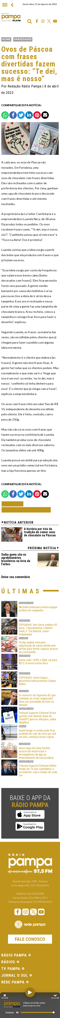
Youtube (55, 21)
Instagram (42, 21)
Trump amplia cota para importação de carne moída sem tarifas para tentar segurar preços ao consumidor (38, 647)
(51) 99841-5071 (38, 897)
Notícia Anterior (19, 522)
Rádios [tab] (8, 962)
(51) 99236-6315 (42, 901)
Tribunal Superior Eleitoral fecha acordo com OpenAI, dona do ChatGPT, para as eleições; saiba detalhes (37, 717)
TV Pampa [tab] (10, 969)
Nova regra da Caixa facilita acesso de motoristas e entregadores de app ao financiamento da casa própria (36, 753)
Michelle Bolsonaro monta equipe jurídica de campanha (38, 609)
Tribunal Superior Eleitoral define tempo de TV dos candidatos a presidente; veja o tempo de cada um (38, 770)
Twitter (49, 21)
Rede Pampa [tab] (13, 982)
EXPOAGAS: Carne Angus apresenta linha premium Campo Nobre (37, 681)
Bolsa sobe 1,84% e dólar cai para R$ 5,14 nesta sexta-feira (38, 661)
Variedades (23, 39)
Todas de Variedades (26, 509)
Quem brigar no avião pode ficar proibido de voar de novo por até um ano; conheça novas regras (37, 733)
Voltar (13, 503)
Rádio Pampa (10, 17)
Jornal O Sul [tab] (14, 975)
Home (6, 39)
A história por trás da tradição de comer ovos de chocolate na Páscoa (40, 532)
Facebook (36, 21)
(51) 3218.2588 (35, 893)
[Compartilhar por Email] (45, 115)
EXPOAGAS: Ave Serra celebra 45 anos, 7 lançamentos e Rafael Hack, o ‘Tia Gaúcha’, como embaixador (38, 629)
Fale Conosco (30, 939)
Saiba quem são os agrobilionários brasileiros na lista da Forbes (15, 559)
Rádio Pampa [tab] (14, 955)
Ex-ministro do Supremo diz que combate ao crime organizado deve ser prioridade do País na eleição (37, 700)
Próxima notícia (42, 548)
